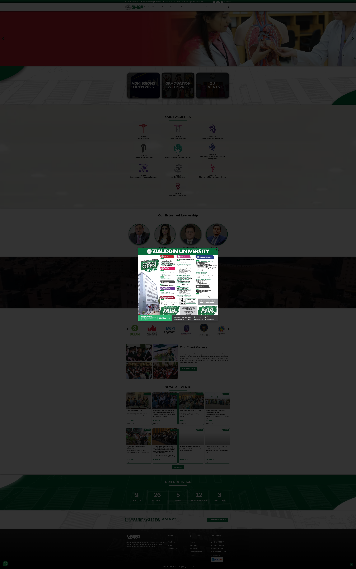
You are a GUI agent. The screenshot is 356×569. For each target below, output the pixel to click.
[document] (178, 284)
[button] (216, 250)
